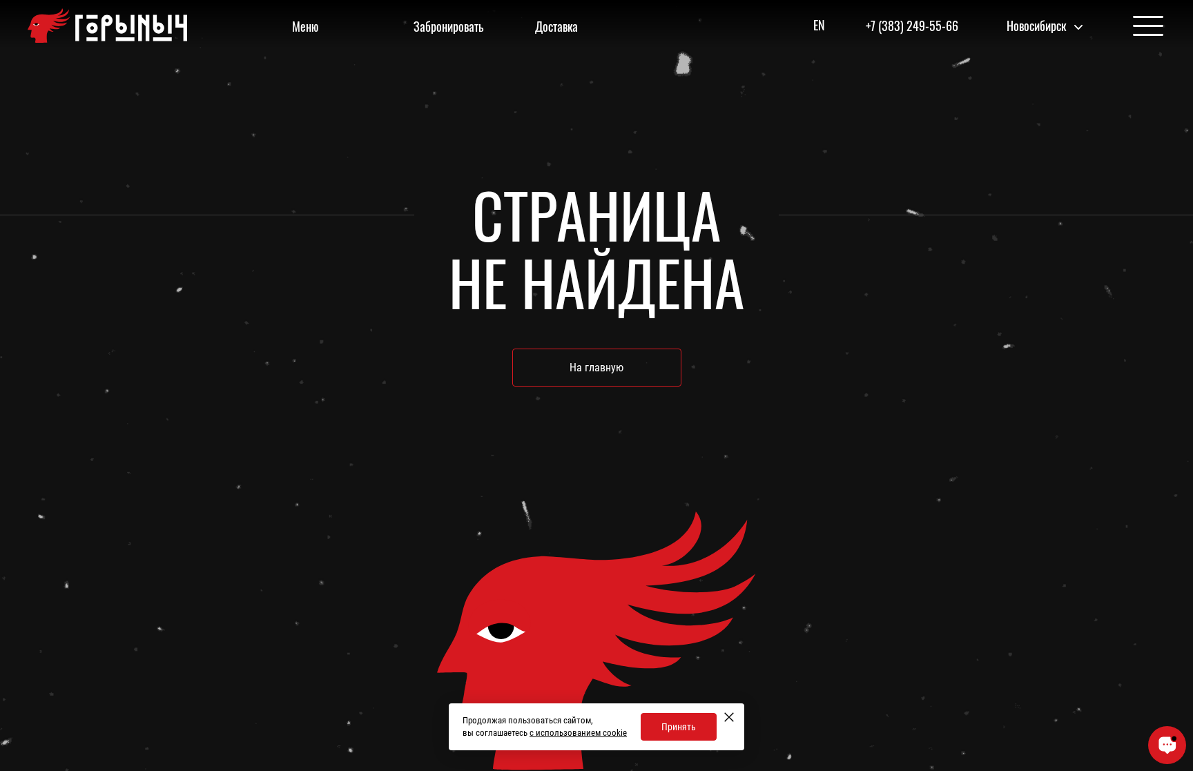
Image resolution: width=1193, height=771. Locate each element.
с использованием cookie (578, 733)
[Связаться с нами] (1167, 745)
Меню (305, 26)
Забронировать (448, 26)
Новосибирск (1036, 26)
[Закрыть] (729, 717)
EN (819, 25)
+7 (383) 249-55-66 (912, 26)
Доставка (556, 26)
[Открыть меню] (1148, 26)
